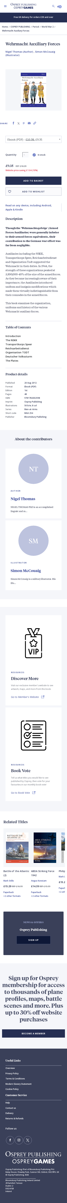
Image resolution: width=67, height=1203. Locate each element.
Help (7, 1102)
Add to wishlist (33, 191)
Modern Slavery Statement (18, 1083)
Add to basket (33, 180)
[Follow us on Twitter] (28, 1140)
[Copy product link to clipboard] (34, 123)
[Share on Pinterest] (23, 123)
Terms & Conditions (15, 1078)
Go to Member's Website (25, 697)
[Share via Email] (29, 123)
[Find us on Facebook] (10, 1140)
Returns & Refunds (14, 1118)
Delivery (9, 1113)
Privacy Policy (12, 1073)
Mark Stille (8, 880)
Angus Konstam (39, 880)
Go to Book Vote (20, 792)
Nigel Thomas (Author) (19, 51)
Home (5, 26)
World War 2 (48, 26)
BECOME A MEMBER (33, 1033)
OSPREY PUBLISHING (20, 26)
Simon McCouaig (26, 570)
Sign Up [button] (33, 939)
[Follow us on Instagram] (19, 1140)
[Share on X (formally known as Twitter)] (18, 123)
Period (36, 26)
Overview (10, 1068)
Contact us (10, 1108)
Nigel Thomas (23, 498)
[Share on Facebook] (13, 123)
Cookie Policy (12, 1089)
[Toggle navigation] (5, 6)
